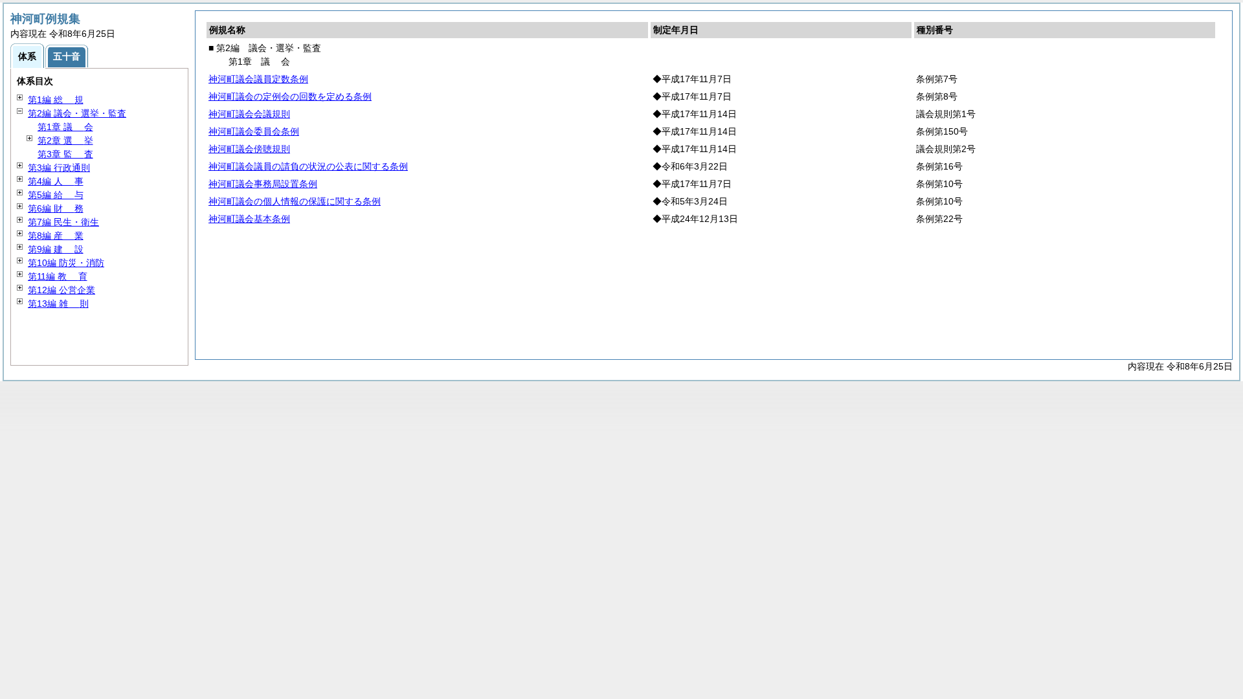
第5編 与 (56, 195)
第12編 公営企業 (61, 290)
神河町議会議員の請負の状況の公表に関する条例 (308, 166)
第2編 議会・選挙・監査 (77, 113)
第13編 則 (58, 303)
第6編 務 (56, 208)
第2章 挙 (65, 140)
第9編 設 (56, 249)
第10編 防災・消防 (66, 263)
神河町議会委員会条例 (253, 131)
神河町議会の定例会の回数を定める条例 (290, 96)
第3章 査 (65, 154)
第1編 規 (56, 99)
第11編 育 (57, 276)
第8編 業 (56, 235)
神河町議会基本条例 (249, 219)
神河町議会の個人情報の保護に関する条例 (294, 201)
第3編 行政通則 (59, 167)
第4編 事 (56, 181)
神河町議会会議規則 (249, 114)
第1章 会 (65, 127)
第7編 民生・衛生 (63, 222)
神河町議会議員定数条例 (258, 79)
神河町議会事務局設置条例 (262, 184)
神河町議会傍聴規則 (249, 149)
